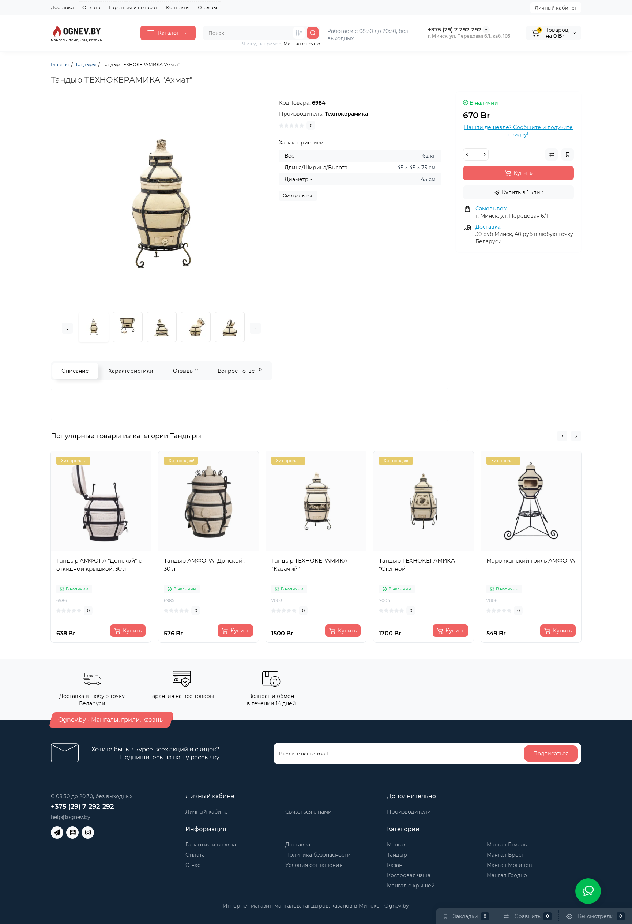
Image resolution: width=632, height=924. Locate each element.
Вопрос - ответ (240, 370)
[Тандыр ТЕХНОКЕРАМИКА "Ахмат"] (161, 202)
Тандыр (397, 855)
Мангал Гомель (507, 844)
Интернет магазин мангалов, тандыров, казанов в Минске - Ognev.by (316, 905)
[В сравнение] (109, 550)
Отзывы (207, 7)
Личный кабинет (556, 8)
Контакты (177, 7)
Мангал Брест (505, 855)
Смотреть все (298, 195)
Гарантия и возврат (133, 7)
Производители (409, 811)
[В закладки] (125, 550)
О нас (192, 865)
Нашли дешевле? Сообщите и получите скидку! (518, 131)
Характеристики (131, 371)
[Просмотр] (77, 550)
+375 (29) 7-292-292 (454, 29)
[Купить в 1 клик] (93, 550)
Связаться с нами (308, 811)
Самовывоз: (491, 208)
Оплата (91, 7)
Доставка (62, 7)
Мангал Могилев (509, 865)
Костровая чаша (408, 875)
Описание (75, 371)
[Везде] (299, 33)
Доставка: (488, 227)
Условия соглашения (313, 865)
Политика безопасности (318, 855)
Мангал (397, 844)
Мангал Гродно (507, 875)
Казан (394, 865)
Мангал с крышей (411, 885)
